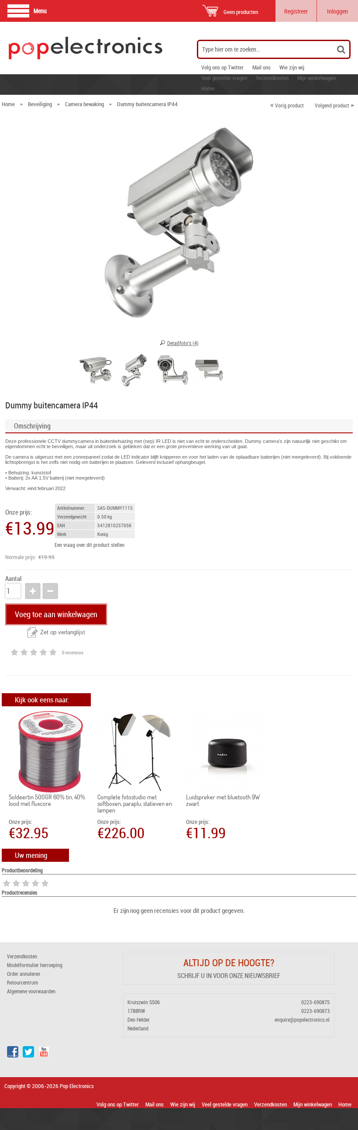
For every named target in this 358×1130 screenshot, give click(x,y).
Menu (40, 11)
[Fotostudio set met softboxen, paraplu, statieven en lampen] (138, 752)
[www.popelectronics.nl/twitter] (28, 1055)
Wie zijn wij (291, 67)
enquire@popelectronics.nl (302, 1019)
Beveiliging (40, 104)
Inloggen (337, 11)
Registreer (296, 11)
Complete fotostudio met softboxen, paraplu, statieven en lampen (134, 803)
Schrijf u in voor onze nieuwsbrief (228, 975)
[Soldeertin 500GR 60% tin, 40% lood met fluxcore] (49, 752)
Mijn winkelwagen (316, 78)
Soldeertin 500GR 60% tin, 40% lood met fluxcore (47, 800)
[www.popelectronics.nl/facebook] (12, 1055)
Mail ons (261, 67)
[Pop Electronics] (56, 48)
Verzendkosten (272, 78)
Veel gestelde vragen (224, 78)
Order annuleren (23, 973)
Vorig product (287, 105)
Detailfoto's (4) (183, 342)
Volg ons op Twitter (222, 67)
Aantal (13, 578)
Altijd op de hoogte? (228, 962)
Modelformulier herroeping (34, 964)
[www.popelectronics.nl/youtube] (44, 1055)
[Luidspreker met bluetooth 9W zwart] (227, 752)
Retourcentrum (22, 982)
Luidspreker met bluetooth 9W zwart (223, 800)
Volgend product (334, 105)
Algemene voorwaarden (31, 991)
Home (207, 88)
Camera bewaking (84, 104)
